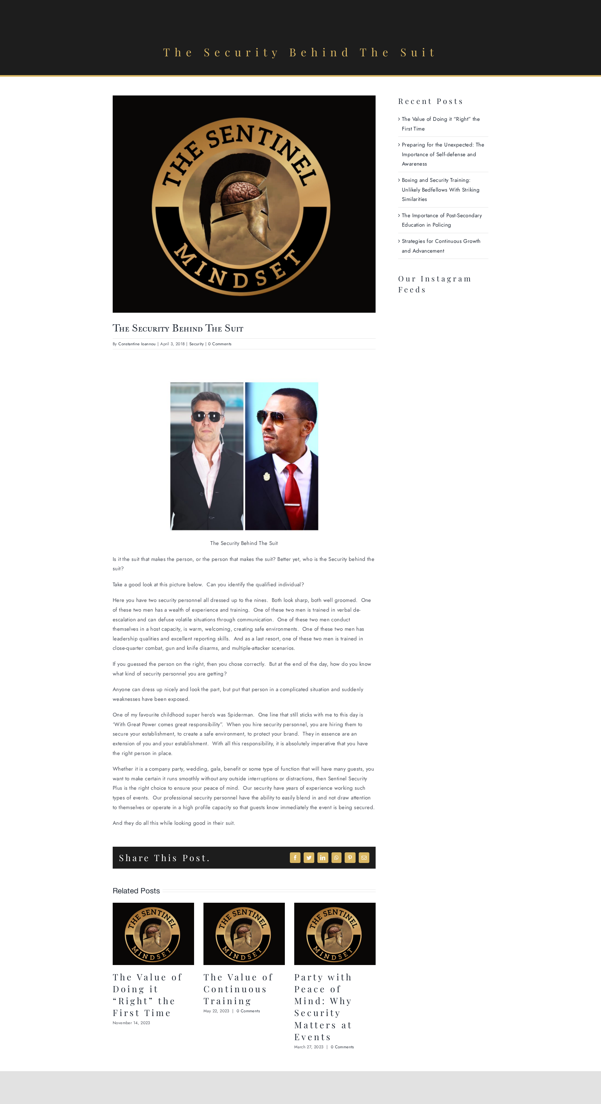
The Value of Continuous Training (238, 988)
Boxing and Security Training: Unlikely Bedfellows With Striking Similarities (441, 189)
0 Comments (219, 344)
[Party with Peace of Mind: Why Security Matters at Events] (335, 906)
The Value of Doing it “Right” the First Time (148, 994)
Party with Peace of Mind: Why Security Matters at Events (323, 1006)
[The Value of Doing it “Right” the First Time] (153, 906)
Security (196, 344)
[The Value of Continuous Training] (244, 906)
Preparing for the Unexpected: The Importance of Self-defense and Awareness (443, 154)
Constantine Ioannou (137, 344)
